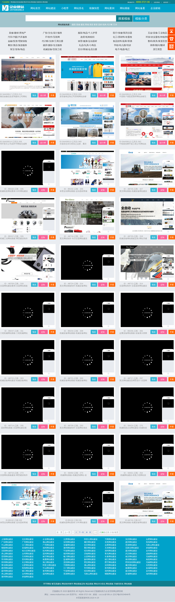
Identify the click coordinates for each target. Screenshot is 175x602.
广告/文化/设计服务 (52, 32)
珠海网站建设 (152, 542)
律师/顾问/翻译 (157, 45)
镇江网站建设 (110, 559)
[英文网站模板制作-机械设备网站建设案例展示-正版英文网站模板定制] (108, 267)
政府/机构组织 (87, 36)
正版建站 (13, 10)
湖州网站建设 (110, 550)
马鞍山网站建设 (152, 545)
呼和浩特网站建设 (133, 562)
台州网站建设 (27, 553)
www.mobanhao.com (59, 594)
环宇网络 (47, 583)
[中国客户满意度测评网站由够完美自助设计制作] (168, 78)
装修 (78, 24)
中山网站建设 (7, 545)
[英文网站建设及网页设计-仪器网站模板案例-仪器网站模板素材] (168, 362)
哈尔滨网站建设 (28, 550)
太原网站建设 (90, 556)
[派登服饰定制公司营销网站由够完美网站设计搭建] (108, 78)
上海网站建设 (7, 539)
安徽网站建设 (69, 545)
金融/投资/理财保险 (17, 41)
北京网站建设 (27, 539)
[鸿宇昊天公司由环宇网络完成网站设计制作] (49, 125)
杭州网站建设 (48, 550)
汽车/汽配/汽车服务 (17, 36)
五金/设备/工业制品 (157, 32)
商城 (87, 24)
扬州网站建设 (90, 559)
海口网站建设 (48, 562)
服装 (74, 24)
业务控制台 (157, 2)
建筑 (82, 24)
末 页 (88, 532)
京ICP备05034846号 (121, 594)
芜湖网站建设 (131, 545)
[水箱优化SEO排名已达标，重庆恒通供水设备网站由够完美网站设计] (108, 125)
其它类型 (157, 49)
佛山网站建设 (48, 542)
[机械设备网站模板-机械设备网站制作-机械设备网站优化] (108, 315)
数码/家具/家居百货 (157, 41)
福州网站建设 (69, 553)
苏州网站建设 (27, 559)
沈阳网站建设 (7, 550)
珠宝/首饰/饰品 (17, 49)
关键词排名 (39, 2)
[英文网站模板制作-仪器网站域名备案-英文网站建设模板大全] (108, 409)
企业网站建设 (48, 539)
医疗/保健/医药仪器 (122, 32)
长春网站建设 (110, 556)
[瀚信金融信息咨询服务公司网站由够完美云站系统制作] (49, 78)
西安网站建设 (90, 562)
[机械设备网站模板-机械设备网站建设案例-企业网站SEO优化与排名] (108, 362)
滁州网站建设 (69, 547)
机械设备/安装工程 (52, 49)
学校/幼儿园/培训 (122, 45)
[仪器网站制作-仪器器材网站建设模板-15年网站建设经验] (168, 267)
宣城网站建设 (27, 547)
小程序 (64, 8)
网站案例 (109, 8)
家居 (96, 24)
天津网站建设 (110, 547)
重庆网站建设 (90, 547)
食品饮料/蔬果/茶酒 (122, 41)
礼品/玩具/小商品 (87, 45)
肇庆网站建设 (90, 542)
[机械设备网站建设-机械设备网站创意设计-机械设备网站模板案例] (49, 362)
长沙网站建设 (27, 562)
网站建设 (130, 2)
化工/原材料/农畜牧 (122, 36)
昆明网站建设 (7, 556)
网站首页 (35, 8)
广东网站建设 (7, 542)
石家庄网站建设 (132, 547)
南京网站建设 (131, 556)
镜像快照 (94, 8)
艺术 (115, 24)
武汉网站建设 (131, 553)
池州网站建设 (48, 547)
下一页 (81, 532)
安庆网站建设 (131, 539)
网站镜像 (45, 2)
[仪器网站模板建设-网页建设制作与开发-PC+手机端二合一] (49, 457)
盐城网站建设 (69, 559)
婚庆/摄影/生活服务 (52, 45)
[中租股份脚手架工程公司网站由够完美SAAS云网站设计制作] (168, 125)
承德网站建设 (152, 547)
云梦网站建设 (69, 539)
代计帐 (110, 24)
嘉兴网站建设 (131, 550)
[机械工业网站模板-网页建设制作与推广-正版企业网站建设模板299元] (49, 220)
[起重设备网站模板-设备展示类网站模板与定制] (168, 315)
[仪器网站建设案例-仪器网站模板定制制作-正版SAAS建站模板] (49, 267)
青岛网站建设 (110, 553)
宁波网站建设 (69, 550)
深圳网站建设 (69, 542)
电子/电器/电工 (122, 49)
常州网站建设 (7, 559)
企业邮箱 (155, 8)
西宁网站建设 (110, 562)
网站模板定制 (14, 2)
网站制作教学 (67, 583)
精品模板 (20, 2)
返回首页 (165, 2)
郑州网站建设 (7, 562)
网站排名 (79, 8)
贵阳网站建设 (69, 562)
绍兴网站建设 (90, 550)
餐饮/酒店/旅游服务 (17, 45)
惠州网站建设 (131, 542)
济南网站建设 (90, 553)
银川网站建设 (69, 556)
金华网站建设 (152, 550)
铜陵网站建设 (7, 547)
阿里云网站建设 (90, 539)
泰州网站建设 (131, 559)
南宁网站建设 (48, 556)
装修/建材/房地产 (17, 32)
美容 (91, 24)
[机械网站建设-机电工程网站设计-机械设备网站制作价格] (168, 457)
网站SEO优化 (27, 2)
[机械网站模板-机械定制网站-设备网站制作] (108, 457)
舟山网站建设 (7, 553)
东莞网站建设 (110, 542)
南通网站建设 (48, 559)
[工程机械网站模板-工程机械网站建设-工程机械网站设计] (49, 315)
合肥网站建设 (152, 539)
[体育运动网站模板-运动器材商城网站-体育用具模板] (108, 173)
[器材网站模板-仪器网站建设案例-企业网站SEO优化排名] (49, 409)
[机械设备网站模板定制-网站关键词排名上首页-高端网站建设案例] (168, 220)
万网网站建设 (110, 539)
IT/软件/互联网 (52, 36)
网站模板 (33, 2)
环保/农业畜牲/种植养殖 (157, 36)
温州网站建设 (48, 553)
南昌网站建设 (152, 559)
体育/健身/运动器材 (87, 41)
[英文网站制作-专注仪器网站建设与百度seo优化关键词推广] (108, 220)
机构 (104, 24)
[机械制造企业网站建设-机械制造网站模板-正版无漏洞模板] (168, 409)
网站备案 (140, 8)
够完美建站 (56, 583)
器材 (100, 24)
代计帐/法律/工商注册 (52, 41)
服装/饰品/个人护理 (87, 32)
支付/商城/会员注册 (87, 49)
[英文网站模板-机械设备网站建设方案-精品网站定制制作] (168, 173)
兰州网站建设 (27, 556)
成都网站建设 (152, 553)
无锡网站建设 (152, 556)
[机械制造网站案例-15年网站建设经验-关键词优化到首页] (49, 173)
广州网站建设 (27, 542)
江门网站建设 (27, 545)
